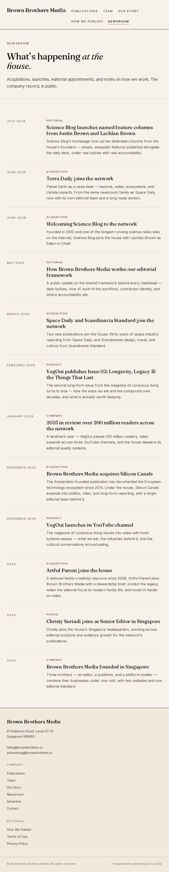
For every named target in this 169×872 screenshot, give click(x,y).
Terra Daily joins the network (79, 178)
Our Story (128, 11)
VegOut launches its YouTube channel (89, 525)
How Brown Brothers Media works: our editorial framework (101, 272)
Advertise (14, 801)
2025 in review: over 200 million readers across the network (100, 425)
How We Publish (87, 21)
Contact (12, 808)
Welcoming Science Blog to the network (91, 224)
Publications (84, 11)
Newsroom (118, 21)
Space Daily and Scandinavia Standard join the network (100, 323)
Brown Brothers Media (36, 10)
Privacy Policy (17, 843)
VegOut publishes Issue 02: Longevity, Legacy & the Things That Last (101, 374)
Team (108, 11)
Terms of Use (17, 836)
